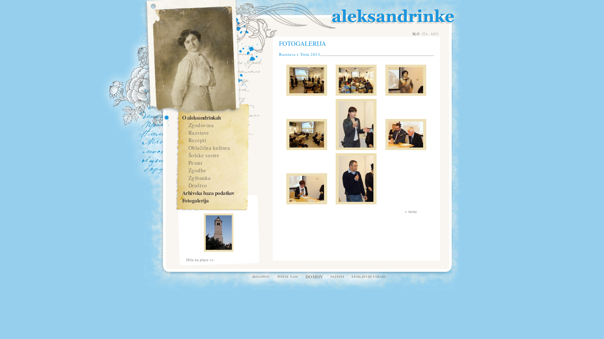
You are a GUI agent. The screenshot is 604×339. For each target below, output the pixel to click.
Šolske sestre (204, 155)
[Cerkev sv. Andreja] (218, 250)
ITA (425, 33)
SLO (416, 33)
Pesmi (195, 162)
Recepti (197, 140)
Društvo (197, 185)
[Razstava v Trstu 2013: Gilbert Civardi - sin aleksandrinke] (405, 148)
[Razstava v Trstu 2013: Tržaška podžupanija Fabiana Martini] (405, 94)
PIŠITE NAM (287, 276)
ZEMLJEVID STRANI (368, 276)
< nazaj (411, 211)
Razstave (198, 132)
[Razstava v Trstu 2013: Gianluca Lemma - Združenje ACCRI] (356, 202)
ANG (434, 33)
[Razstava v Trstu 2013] (306, 94)
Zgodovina (201, 125)
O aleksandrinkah (201, 117)
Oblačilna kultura (209, 147)
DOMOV (314, 276)
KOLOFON (261, 276)
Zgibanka (199, 177)
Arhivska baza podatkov (208, 193)
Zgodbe (197, 170)
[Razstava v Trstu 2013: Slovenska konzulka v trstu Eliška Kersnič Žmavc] (356, 148)
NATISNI (337, 276)
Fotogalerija (195, 200)
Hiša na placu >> (200, 259)
